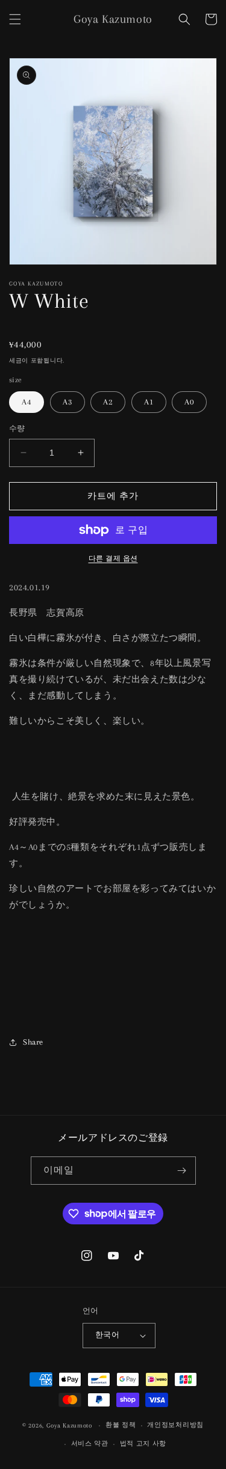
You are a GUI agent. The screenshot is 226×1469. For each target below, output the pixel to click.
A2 (108, 401)
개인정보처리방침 (175, 1425)
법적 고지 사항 (143, 1443)
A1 (149, 401)
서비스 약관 (89, 1443)
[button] (15, 19)
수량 (17, 428)
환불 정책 (120, 1425)
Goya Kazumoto (69, 1425)
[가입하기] (182, 1170)
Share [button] (33, 1041)
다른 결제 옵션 (113, 559)
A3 (67, 401)
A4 (26, 401)
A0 (189, 401)
